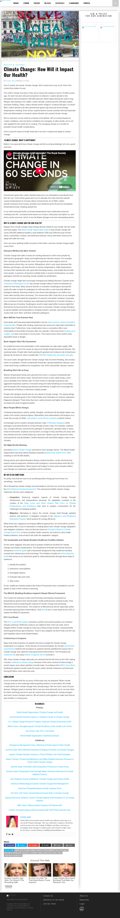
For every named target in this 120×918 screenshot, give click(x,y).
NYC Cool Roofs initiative (18, 622)
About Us (84, 896)
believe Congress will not (34, 655)
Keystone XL (64, 850)
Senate (55, 853)
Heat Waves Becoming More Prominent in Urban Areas (40, 767)
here (43, 610)
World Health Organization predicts (36, 230)
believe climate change (22, 450)
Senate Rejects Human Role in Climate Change (40, 793)
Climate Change (30, 850)
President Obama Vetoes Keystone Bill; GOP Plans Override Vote (39, 810)
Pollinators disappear (56, 423)
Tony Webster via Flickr (34, 59)
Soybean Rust (39, 788)
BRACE (17, 850)
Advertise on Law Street (53, 900)
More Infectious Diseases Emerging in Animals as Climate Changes (39, 750)
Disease (39, 850)
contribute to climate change (22, 662)
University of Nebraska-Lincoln (16, 284)
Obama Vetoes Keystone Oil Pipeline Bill (40, 805)
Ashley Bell (10, 81)
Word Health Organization (13, 856)
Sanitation (47, 853)
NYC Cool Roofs (39, 731)
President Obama (36, 853)
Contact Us (48, 896)
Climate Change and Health (40, 712)
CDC (22, 850)
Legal (82, 904)
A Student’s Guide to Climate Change (40, 717)
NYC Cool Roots (24, 853)
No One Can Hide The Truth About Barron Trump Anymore (39, 880)
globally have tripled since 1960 (57, 453)
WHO (60, 853)
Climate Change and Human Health (39, 779)
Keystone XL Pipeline (11, 853)
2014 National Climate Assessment (21, 489)
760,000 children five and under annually (56, 355)
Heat (57, 850)
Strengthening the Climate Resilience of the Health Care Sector (40, 726)
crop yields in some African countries (42, 418)
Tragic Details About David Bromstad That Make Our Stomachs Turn (64, 880)
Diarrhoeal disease (39, 736)
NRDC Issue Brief (67, 665)
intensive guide (20, 551)
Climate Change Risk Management (39, 784)
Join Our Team (49, 904)
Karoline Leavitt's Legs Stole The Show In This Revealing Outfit (14, 880)
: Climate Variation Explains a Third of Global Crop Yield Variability (39, 754)
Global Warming (48, 850)
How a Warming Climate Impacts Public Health (39, 745)
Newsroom (84, 900)
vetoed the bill (9, 655)
